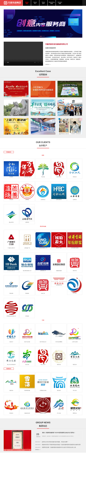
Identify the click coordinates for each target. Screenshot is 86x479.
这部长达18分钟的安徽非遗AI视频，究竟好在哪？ (55, 442)
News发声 (43, 2)
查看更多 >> (48, 64)
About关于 (35, 2)
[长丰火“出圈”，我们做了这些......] (69, 107)
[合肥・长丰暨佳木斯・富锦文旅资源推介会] (43, 107)
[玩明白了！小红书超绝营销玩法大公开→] (69, 126)
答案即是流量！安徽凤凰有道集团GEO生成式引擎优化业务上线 (59, 447)
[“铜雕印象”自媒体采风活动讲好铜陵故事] (16, 107)
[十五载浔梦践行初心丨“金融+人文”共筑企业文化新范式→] (69, 89)
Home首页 (27, 2)
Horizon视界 (60, 2)
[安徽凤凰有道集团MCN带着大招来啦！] (43, 89)
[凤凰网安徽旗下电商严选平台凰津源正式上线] (16, 126)
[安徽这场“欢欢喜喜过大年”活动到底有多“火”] (16, 89)
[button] (10, 23)
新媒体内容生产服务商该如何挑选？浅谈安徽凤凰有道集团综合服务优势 (61, 444)
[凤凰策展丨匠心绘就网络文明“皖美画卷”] (43, 126)
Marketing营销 (52, 2)
